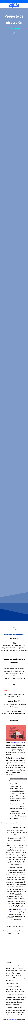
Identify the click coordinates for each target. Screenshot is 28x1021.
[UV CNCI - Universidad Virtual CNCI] (14, 5)
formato (13, 1020)
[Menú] (14, 1)
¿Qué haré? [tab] (4, 690)
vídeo (17, 758)
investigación (18, 742)
